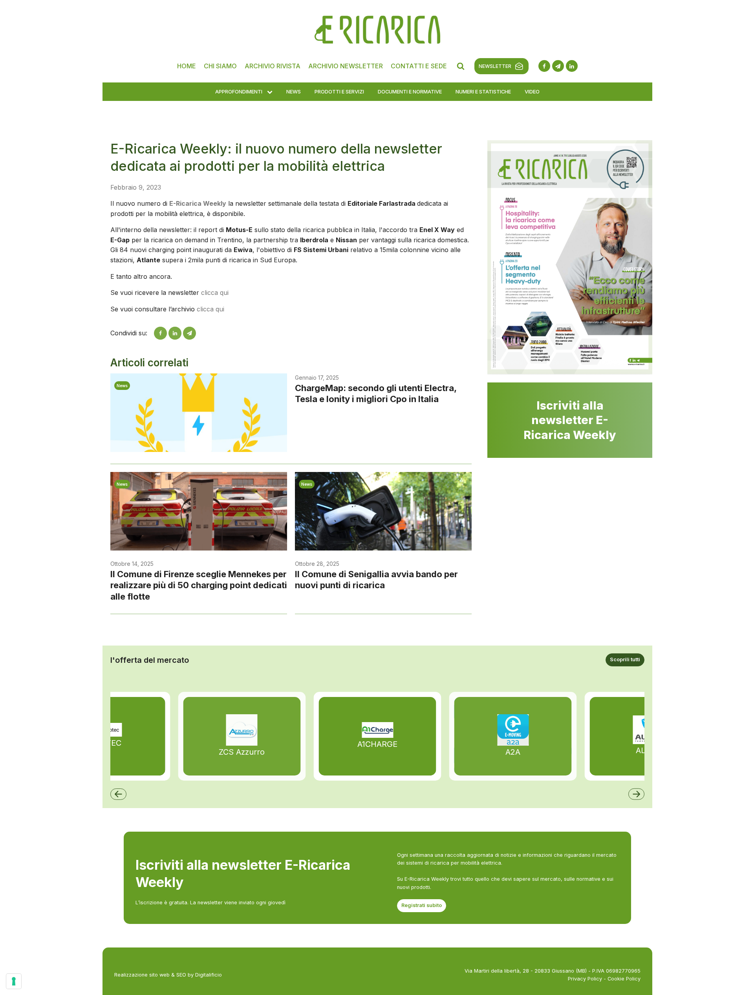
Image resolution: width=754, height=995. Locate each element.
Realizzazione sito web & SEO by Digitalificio (168, 975)
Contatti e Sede (419, 66)
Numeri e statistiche (483, 91)
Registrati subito (421, 905)
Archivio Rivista (272, 66)
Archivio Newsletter (345, 66)
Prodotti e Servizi (339, 91)
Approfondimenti (238, 91)
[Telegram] (189, 333)
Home (186, 66)
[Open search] (461, 66)
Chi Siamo (220, 66)
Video (532, 91)
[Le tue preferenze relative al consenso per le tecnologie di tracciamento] (13, 981)
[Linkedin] (174, 333)
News (293, 91)
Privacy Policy (585, 979)
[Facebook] (160, 333)
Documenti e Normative (410, 91)
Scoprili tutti (625, 659)
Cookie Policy (624, 979)
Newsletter (495, 66)
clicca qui (215, 292)
